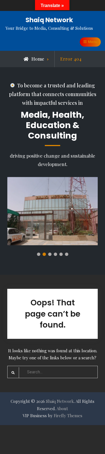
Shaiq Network (49, 19)
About (62, 408)
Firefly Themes (68, 415)
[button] (38, 254)
